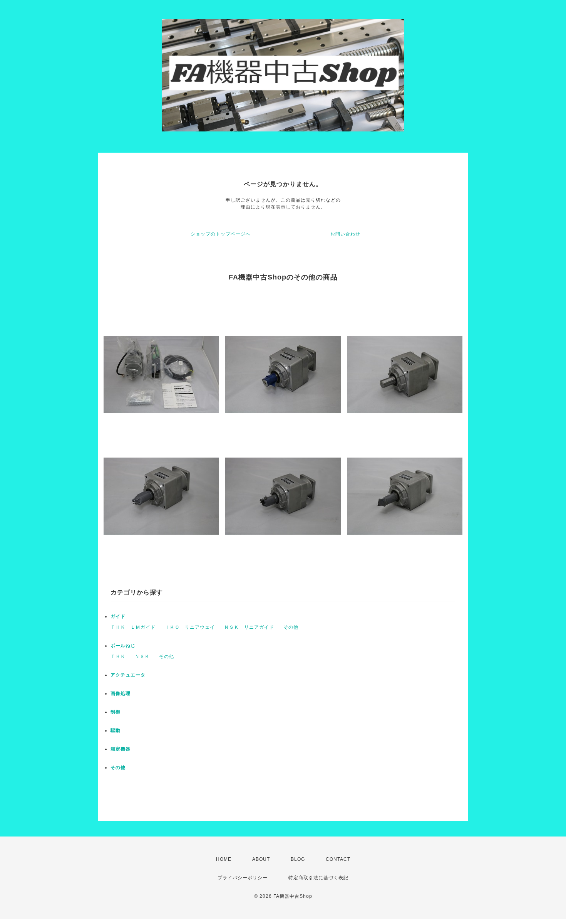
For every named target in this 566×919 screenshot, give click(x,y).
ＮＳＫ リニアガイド (249, 627)
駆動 (116, 730)
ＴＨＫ (118, 656)
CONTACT (338, 859)
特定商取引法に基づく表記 (318, 877)
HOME (223, 859)
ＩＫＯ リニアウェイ (190, 627)
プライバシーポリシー (243, 877)
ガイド (118, 616)
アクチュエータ (128, 675)
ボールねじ (123, 645)
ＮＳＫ (142, 656)
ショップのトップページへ (221, 234)
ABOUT (261, 859)
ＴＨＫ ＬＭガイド (133, 627)
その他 (290, 627)
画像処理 (121, 693)
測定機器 (121, 749)
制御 (116, 712)
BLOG (298, 859)
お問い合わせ (345, 234)
